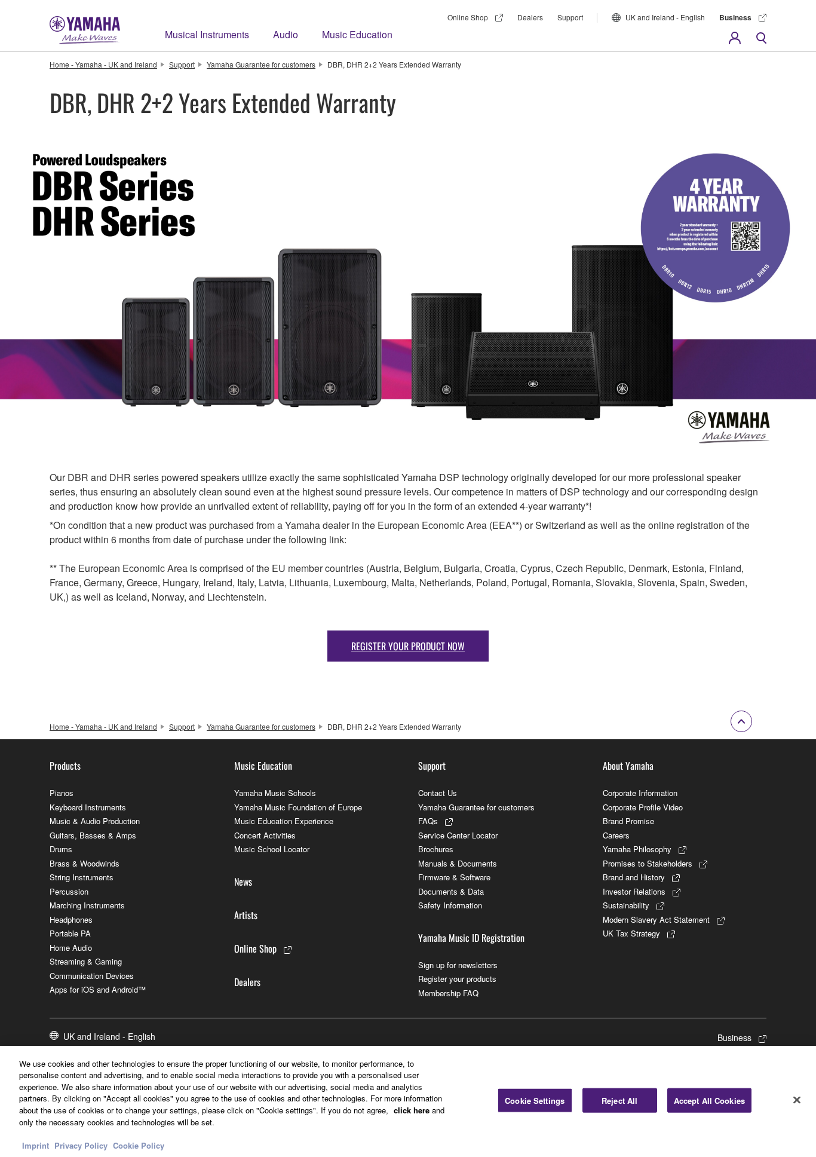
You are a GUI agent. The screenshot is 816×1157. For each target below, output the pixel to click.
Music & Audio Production (95, 821)
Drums (61, 849)
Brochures (435, 849)
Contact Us (437, 792)
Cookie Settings (535, 1100)
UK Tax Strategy (631, 933)
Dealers (530, 17)
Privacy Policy (81, 1144)
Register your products (457, 978)
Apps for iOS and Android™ (98, 989)
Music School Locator (271, 849)
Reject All (619, 1100)
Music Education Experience (283, 821)
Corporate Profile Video (643, 807)
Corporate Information (640, 792)
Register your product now (408, 646)
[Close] (797, 1099)
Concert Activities (265, 835)
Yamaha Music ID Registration (471, 938)
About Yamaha (628, 765)
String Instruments (81, 877)
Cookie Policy (138, 1144)
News (243, 881)
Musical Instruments (207, 34)
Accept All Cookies (709, 1100)
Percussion (69, 891)
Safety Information (450, 905)
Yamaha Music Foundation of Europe (298, 807)
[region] (408, 1101)
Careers (616, 835)
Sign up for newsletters (458, 965)
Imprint (35, 1144)
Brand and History (634, 877)
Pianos (61, 792)
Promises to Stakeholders (647, 863)
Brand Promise (628, 821)
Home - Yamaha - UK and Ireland (103, 64)
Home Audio (71, 947)
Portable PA (70, 933)
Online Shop (467, 17)
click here (412, 1110)
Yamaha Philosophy (637, 849)
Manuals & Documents (457, 863)
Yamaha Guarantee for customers (261, 64)
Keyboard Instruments (88, 807)
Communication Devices (92, 975)
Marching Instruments (87, 905)
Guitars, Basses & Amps (93, 835)
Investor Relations (634, 891)
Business (735, 17)
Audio (285, 34)
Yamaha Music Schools (275, 792)
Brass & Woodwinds (84, 863)
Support (570, 17)
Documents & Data (451, 891)
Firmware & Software (454, 877)
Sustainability (626, 905)
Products (65, 765)
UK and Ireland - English (665, 17)
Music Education (357, 34)
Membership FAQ (448, 993)
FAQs (428, 821)
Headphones (71, 919)
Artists (245, 915)
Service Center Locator (458, 835)
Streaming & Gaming (86, 961)
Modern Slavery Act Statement (656, 919)
